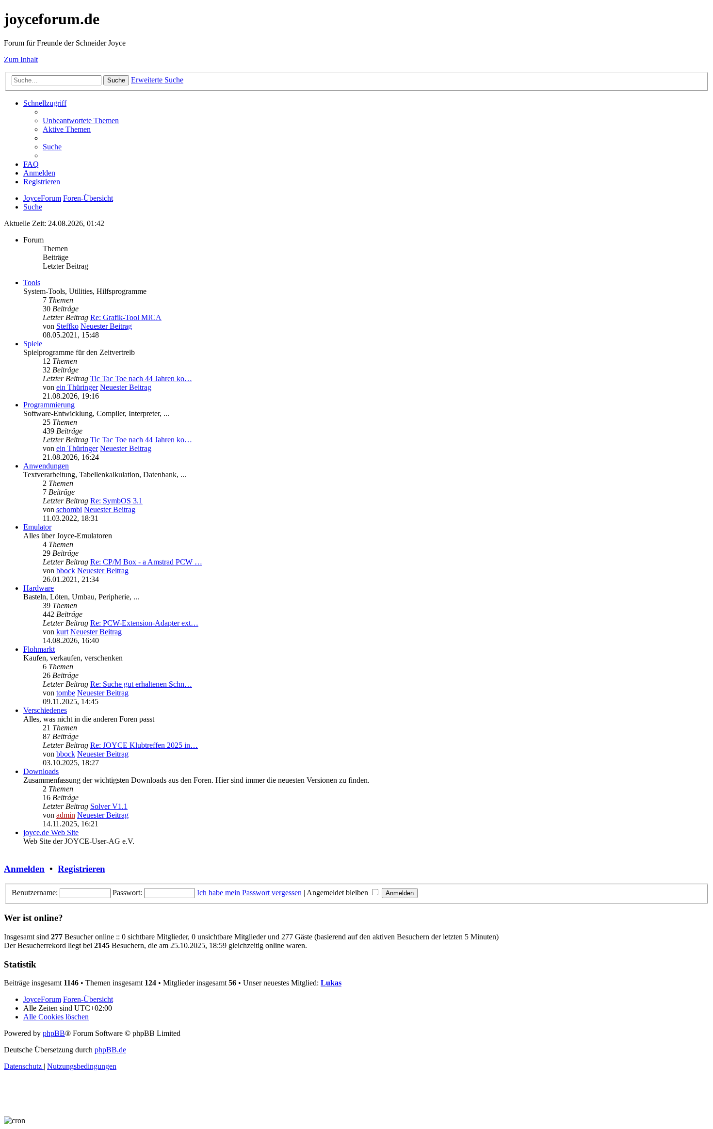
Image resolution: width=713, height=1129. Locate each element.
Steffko (67, 326)
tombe (65, 693)
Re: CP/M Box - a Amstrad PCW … (146, 562)
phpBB (54, 1033)
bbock (65, 570)
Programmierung (49, 405)
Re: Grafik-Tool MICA (126, 317)
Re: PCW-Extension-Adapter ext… (144, 623)
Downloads (41, 771)
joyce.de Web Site (51, 832)
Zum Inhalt (21, 59)
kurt (62, 632)
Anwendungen (46, 466)
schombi (69, 509)
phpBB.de (110, 1050)
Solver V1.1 (109, 806)
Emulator (37, 527)
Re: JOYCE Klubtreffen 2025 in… (144, 745)
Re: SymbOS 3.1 (116, 501)
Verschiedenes (45, 710)
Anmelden (24, 869)
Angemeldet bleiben (338, 892)
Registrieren (81, 869)
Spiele (32, 343)
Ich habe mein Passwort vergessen (249, 892)
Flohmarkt (39, 649)
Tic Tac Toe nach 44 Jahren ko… (141, 378)
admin (65, 815)
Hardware (38, 588)
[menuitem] (81, 120)
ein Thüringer (77, 387)
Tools (31, 282)
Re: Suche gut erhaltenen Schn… (141, 684)
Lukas (331, 983)
